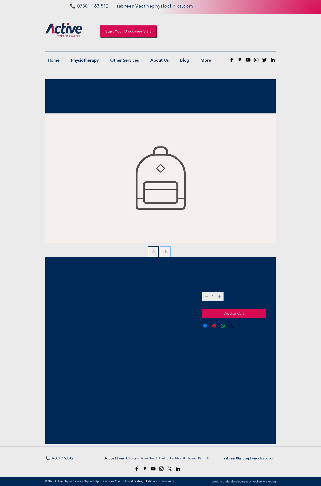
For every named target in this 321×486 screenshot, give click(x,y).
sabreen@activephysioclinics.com (249, 458)
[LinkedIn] (273, 60)
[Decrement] (206, 296)
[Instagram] (256, 60)
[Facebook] (232, 60)
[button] (128, 31)
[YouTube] (248, 60)
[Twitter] (264, 60)
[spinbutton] (212, 296)
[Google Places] (240, 60)
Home (60, 96)
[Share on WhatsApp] (223, 326)
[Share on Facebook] (205, 326)
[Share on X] (232, 326)
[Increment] (219, 296)
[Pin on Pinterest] (214, 326)
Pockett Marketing (264, 481)
